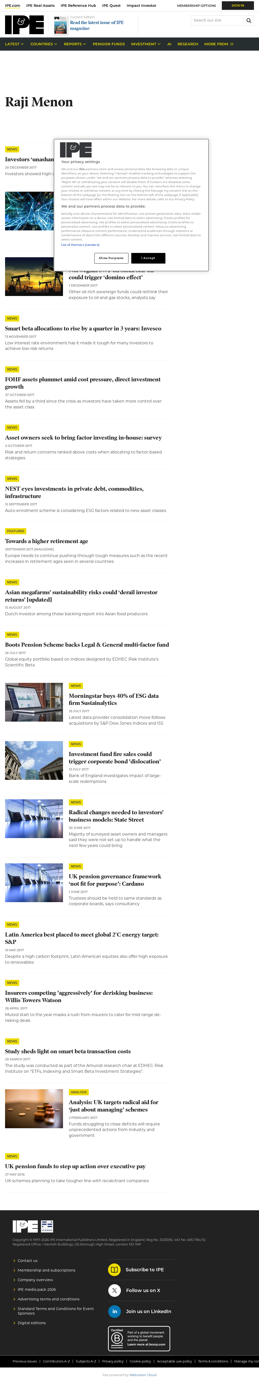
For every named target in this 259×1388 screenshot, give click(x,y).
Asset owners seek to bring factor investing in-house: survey (83, 437)
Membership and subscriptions (46, 1270)
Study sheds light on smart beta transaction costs (68, 1051)
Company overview (35, 1280)
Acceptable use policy (174, 1361)
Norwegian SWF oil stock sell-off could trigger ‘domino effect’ (111, 274)
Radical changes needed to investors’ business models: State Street (116, 816)
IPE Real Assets (40, 5)
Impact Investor (141, 5)
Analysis (79, 1092)
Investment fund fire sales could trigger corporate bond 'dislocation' (115, 757)
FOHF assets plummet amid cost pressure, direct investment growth (83, 383)
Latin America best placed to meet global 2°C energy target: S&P (82, 938)
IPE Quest (111, 5)
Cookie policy (140, 1361)
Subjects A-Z (86, 1361)
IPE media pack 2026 (37, 1289)
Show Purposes (111, 258)
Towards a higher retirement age (46, 541)
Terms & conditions (213, 1361)
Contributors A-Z (56, 1361)
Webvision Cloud (143, 1375)
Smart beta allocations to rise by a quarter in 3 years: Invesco (83, 328)
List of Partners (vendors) (80, 245)
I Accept (148, 258)
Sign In (238, 5)
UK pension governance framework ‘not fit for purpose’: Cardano (115, 880)
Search (248, 20)
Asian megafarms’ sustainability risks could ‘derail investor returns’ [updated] (81, 596)
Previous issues (25, 1361)
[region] (131, 205)
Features (15, 531)
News (12, 149)
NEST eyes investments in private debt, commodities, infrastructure (74, 492)
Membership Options (196, 6)
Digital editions (32, 1323)
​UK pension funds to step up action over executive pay (75, 1166)
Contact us (27, 1260)
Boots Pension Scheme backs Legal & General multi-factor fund (87, 644)
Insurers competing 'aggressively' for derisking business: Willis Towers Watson (79, 996)
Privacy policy (113, 1361)
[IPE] (24, 32)
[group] (217, 44)
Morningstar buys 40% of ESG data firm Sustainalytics (114, 699)
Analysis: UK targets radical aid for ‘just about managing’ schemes (113, 1106)
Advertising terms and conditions (48, 1299)
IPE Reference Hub (78, 5)
